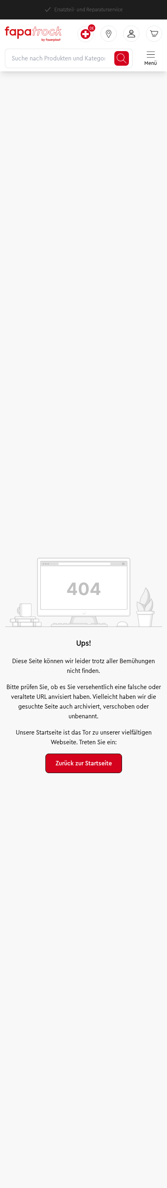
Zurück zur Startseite (84, 763)
